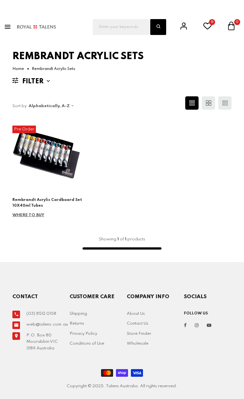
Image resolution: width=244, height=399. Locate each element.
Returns (77, 323)
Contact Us (137, 323)
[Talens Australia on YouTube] (209, 325)
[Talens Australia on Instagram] (197, 325)
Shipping (78, 314)
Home (18, 69)
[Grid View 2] (208, 103)
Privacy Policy (83, 334)
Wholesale (137, 343)
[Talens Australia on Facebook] (185, 325)
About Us (136, 314)
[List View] (225, 103)
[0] (207, 28)
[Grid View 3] (192, 103)
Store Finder (139, 334)
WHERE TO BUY (28, 215)
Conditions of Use (87, 343)
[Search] (158, 27)
